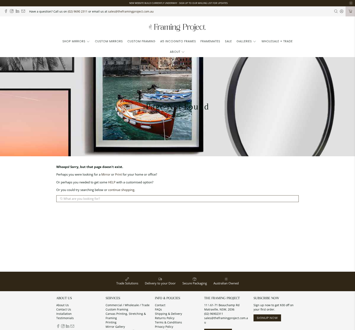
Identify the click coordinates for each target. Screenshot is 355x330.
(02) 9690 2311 (78, 11)
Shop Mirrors (73, 41)
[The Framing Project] (177, 27)
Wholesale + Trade (277, 41)
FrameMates (210, 41)
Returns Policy (164, 318)
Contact (160, 305)
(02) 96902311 (213, 314)
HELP (111, 182)
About (175, 52)
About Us (62, 305)
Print (118, 174)
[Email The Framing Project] (24, 12)
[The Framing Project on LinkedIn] (18, 12)
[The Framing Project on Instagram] (13, 12)
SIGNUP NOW (267, 318)
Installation (64, 314)
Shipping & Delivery (168, 314)
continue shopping (121, 190)
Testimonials (65, 318)
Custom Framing (141, 41)
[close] (351, 3)
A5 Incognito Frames (178, 41)
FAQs (158, 309)
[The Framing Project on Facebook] (7, 12)
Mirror (105, 174)
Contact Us (63, 309)
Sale (228, 41)
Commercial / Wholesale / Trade (128, 305)
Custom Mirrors (109, 41)
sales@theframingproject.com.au (131, 11)
